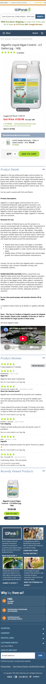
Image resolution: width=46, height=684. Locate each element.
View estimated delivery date (25, 124)
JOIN (40, 656)
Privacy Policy (6, 666)
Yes (21, 382)
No (24, 382)
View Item (12, 518)
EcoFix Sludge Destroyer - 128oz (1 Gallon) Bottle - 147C (25, 141)
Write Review (38, 366)
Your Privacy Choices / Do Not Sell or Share (29, 666)
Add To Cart (11, 513)
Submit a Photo (9, 583)
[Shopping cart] (42, 33)
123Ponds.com (23, 10)
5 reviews (20, 52)
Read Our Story (9, 556)
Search (35, 33)
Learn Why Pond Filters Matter (30, 551)
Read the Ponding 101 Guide (33, 583)
